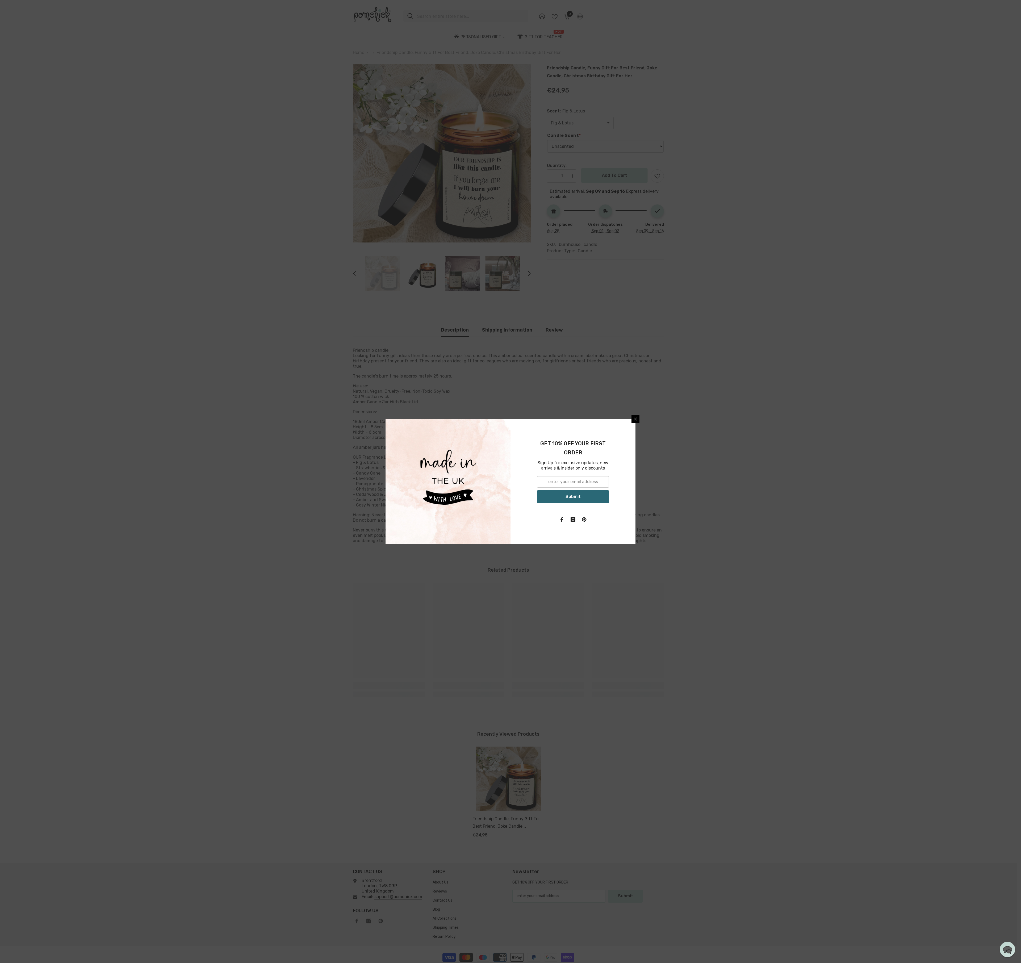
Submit (573, 496)
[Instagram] (573, 519)
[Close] (635, 419)
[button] (1007, 949)
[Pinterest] (584, 519)
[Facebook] (561, 519)
